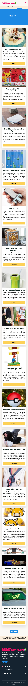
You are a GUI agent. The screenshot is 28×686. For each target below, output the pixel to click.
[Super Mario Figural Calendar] (14, 356)
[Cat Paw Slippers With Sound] (14, 438)
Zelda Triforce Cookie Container (14, 249)
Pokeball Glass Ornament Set (14, 410)
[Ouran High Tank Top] (14, 477)
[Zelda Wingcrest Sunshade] (14, 597)
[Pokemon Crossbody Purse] (14, 316)
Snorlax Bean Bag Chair (14, 49)
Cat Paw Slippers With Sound (14, 449)
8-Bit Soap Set (14, 209)
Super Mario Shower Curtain (14, 170)
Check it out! (14, 63)
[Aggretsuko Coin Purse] (14, 517)
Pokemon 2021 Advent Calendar (14, 90)
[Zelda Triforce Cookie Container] (14, 237)
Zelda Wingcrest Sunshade (14, 608)
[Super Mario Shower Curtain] (14, 159)
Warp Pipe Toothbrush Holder (14, 290)
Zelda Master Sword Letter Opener (14, 130)
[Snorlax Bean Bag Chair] (14, 37)
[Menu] (25, 2)
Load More (14, 631)
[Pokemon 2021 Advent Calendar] (14, 77)
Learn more (19, 8)
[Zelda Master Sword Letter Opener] (14, 117)
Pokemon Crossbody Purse (14, 328)
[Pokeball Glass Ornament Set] (14, 398)
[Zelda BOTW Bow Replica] (14, 557)
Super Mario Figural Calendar (14, 369)
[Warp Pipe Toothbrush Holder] (14, 278)
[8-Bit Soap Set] (14, 197)
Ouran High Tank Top (14, 489)
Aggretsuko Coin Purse (14, 529)
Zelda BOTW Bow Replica (14, 569)
